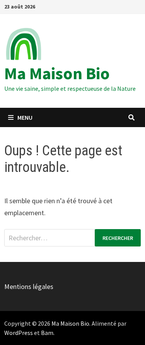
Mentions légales (28, 286)
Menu (24, 117)
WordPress (18, 333)
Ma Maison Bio (57, 73)
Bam (47, 333)
